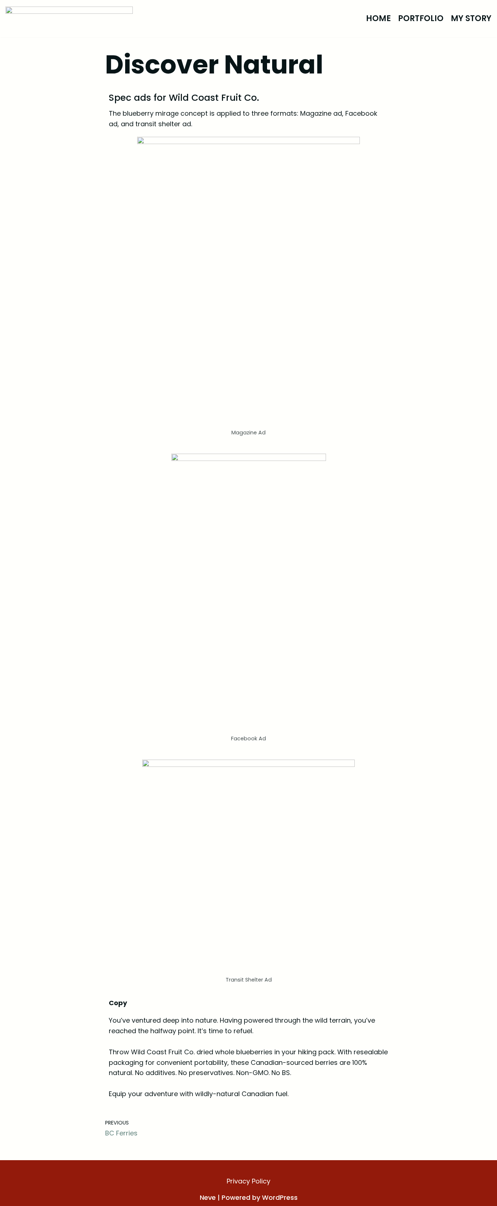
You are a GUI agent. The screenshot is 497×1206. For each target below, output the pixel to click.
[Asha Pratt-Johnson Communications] (69, 19)
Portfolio (421, 18)
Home (378, 18)
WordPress (280, 1197)
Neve (208, 1197)
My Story (471, 18)
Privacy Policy (248, 1181)
